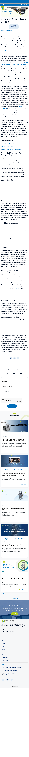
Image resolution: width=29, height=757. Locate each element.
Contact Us (4, 654)
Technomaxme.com (15, 684)
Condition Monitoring (7, 30)
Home (3, 635)
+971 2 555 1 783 (19, 610)
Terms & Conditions (23, 684)
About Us (4, 638)
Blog (2, 30)
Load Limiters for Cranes (8, 146)
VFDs (18, 288)
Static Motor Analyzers (19, 64)
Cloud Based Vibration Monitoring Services (12, 143)
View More (15, 598)
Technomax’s (9, 51)
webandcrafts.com (17, 686)
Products (4, 643)
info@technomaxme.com (6, 4)
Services (4, 640)
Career (3, 649)
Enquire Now (15, 613)
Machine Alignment (18, 538)
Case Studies (5, 651)
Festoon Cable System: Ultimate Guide (11, 149)
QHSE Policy (5, 657)
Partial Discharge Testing (19, 469)
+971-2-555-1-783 (24, 4)
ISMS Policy (5, 660)
